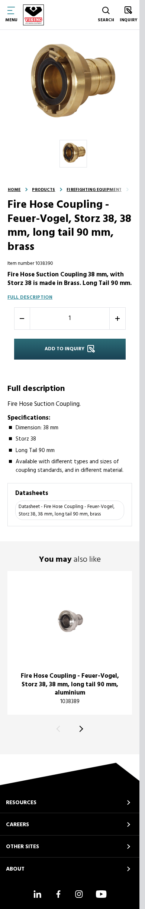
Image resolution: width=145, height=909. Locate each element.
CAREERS (17, 824)
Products (43, 189)
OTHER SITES (22, 846)
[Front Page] (33, 14)
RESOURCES (21, 802)
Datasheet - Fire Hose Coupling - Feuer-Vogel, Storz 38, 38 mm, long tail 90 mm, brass (67, 510)
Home (14, 189)
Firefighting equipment (94, 189)
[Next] (80, 728)
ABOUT (15, 869)
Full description (29, 297)
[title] (69, 643)
